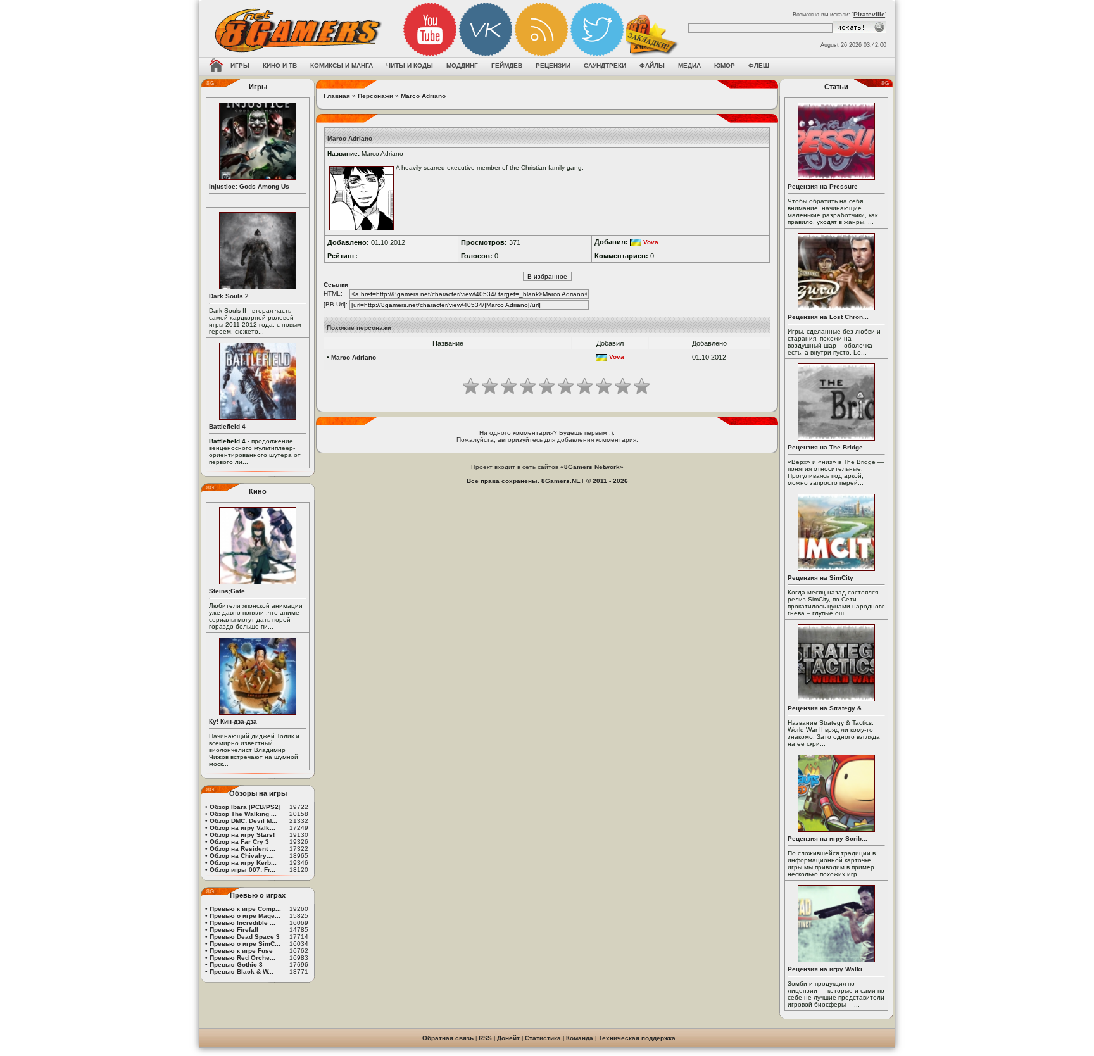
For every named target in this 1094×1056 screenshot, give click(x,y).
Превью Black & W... (242, 971)
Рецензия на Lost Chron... (828, 316)
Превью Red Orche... (242, 957)
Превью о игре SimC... (245, 943)
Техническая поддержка (637, 1037)
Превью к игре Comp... (245, 908)
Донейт (508, 1037)
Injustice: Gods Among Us (249, 186)
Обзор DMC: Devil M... (243, 820)
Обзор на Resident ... (242, 848)
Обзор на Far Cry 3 (239, 841)
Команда (579, 1037)
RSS (485, 1037)
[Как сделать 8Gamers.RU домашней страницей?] (216, 66)
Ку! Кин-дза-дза (233, 721)
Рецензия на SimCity (820, 577)
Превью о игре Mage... (245, 915)
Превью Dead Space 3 (245, 936)
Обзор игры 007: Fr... (242, 869)
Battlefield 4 (227, 426)
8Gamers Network (592, 466)
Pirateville (869, 14)
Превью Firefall (234, 929)
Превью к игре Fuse (241, 950)
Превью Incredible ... (242, 922)
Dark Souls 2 (229, 295)
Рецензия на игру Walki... (828, 968)
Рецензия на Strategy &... (827, 708)
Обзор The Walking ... (243, 813)
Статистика (543, 1037)
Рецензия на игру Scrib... (827, 838)
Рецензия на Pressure (823, 186)
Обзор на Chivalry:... (242, 855)
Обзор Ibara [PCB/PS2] (245, 806)
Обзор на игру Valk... (242, 827)
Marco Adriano (423, 95)
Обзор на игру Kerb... (243, 862)
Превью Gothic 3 (236, 964)
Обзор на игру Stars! (242, 834)
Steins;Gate (227, 591)
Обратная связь (448, 1037)
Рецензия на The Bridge (825, 447)
